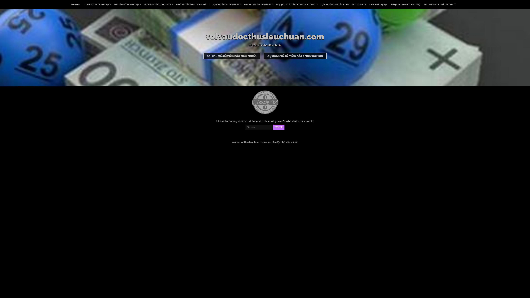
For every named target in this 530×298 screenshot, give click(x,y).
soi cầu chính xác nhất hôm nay (438, 4)
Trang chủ (75, 4)
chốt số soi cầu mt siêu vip (126, 4)
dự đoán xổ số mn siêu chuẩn (157, 4)
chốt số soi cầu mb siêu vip (96, 4)
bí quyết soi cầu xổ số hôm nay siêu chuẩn (295, 4)
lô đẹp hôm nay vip (378, 4)
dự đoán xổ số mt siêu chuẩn (226, 4)
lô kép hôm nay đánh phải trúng (405, 4)
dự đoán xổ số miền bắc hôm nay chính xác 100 (342, 4)
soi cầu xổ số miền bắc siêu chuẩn (191, 4)
